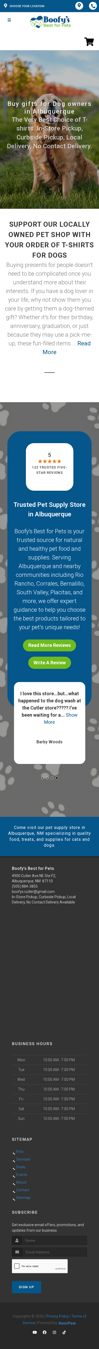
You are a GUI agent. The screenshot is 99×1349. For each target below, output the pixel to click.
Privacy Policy (57, 1316)
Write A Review (50, 662)
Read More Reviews (49, 645)
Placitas (60, 592)
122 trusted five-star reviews (49, 470)
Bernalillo (71, 583)
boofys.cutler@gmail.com (33, 891)
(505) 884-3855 (25, 886)
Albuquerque (34, 566)
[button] (42, 778)
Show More (82, 715)
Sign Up (26, 1287)
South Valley (32, 592)
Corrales (47, 583)
